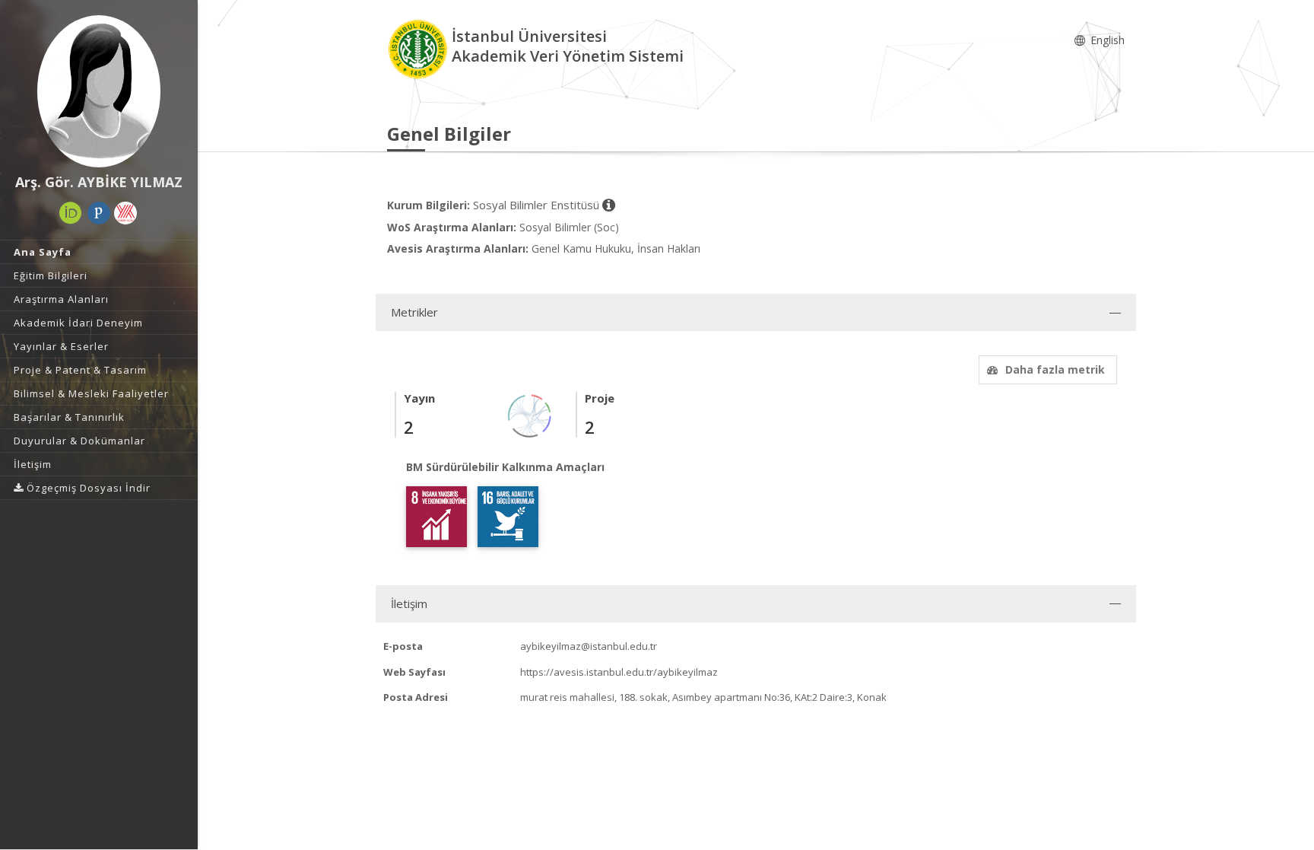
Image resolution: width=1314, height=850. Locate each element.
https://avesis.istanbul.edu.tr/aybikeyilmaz (619, 672)
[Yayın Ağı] (530, 415)
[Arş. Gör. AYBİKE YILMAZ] (99, 91)
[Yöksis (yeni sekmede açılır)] (125, 213)
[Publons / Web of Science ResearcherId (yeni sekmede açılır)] (98, 213)
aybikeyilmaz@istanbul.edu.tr (588, 646)
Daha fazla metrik (1055, 369)
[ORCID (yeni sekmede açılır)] (71, 213)
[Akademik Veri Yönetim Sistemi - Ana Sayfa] (419, 48)
